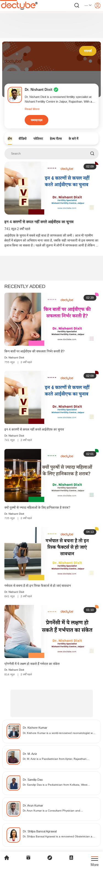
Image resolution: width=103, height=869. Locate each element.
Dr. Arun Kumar (33, 805)
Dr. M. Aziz (30, 753)
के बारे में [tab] (73, 139)
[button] (88, 5)
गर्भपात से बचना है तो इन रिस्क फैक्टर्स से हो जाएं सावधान (37, 586)
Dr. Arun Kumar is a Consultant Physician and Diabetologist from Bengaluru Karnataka (51, 811)
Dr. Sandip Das (33, 779)
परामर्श (88, 51)
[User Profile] (97, 5)
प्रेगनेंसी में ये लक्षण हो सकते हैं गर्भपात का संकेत (32, 664)
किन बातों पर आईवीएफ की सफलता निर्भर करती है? (34, 351)
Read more (32, 109)
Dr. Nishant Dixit (14, 357)
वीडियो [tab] (23, 139)
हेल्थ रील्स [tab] (56, 139)
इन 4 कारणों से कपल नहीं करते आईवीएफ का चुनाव (39, 222)
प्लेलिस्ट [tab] (38, 139)
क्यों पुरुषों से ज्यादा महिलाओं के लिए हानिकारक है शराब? (37, 507)
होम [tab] (10, 139)
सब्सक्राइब (36, 120)
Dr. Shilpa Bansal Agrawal (40, 831)
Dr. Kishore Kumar (35, 727)
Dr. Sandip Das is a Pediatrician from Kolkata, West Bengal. (55, 785)
